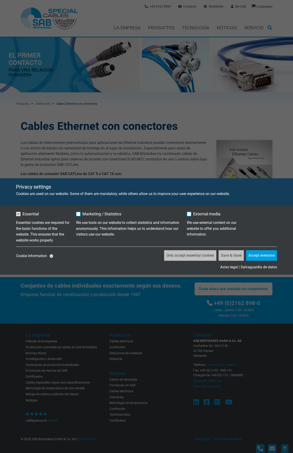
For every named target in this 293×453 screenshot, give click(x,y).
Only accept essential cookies (190, 255)
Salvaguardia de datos (259, 267)
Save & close (231, 255)
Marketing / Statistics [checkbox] (101, 213)
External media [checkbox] (206, 213)
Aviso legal (229, 267)
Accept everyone (261, 255)
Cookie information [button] (32, 256)
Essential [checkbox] (30, 213)
